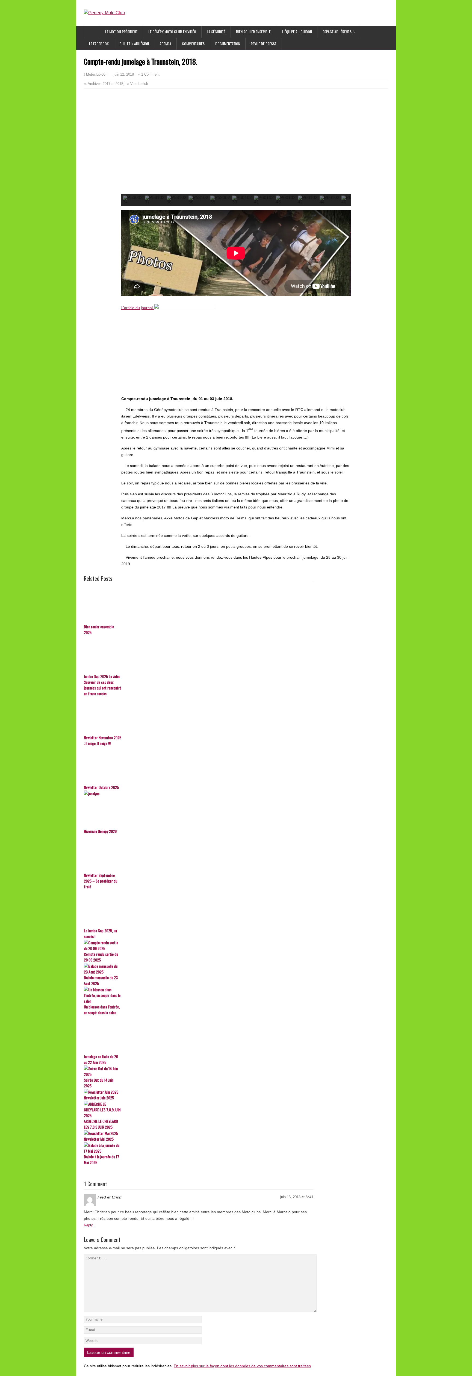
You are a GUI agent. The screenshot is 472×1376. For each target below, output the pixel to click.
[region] (236, 152)
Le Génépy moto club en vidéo (172, 31)
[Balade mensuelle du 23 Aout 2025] (198, 969)
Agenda (165, 43)
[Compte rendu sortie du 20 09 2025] (198, 945)
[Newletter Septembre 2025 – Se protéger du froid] (198, 853)
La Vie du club (136, 84)
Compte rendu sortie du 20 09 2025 (101, 957)
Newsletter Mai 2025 (99, 1139)
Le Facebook (99, 43)
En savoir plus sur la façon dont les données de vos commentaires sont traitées (242, 1366)
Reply (88, 1225)
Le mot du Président (121, 31)
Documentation (227, 43)
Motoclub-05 (95, 74)
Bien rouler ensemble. (254, 31)
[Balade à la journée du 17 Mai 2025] (198, 1148)
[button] (129, 146)
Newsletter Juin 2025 (99, 1097)
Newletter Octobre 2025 (101, 787)
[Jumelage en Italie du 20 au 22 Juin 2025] (198, 1035)
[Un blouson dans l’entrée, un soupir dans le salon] (198, 995)
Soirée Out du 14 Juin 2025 (98, 1082)
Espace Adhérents (337, 31)
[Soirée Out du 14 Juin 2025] (198, 1071)
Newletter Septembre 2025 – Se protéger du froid (100, 880)
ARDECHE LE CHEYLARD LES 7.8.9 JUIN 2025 (101, 1124)
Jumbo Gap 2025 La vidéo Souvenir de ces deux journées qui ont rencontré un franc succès (102, 684)
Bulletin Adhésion (134, 43)
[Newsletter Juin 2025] (198, 1092)
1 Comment (150, 74)
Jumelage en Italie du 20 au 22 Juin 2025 (101, 1059)
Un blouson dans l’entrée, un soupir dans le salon (102, 1009)
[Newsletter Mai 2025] (198, 1133)
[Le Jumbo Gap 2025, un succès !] (198, 909)
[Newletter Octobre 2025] (198, 765)
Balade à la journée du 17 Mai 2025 (101, 1159)
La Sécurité (216, 31)
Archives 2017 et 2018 (105, 84)
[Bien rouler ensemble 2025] (198, 605)
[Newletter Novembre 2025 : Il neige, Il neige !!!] (198, 716)
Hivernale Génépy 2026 (100, 831)
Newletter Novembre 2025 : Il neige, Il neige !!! (102, 740)
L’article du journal (137, 308)
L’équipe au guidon (297, 31)
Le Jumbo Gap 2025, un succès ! (100, 933)
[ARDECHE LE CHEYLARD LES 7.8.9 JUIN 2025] (198, 1109)
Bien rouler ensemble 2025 (99, 629)
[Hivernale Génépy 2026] (198, 809)
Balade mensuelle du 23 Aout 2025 (101, 980)
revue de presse (263, 43)
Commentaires (193, 43)
